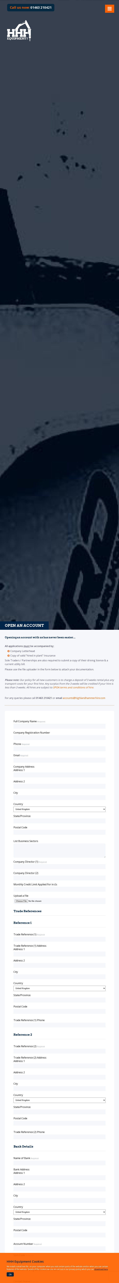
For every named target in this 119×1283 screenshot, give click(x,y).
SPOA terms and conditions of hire (73, 687)
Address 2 (19, 781)
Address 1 (19, 770)
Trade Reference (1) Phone (29, 1020)
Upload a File (20, 895)
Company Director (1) (25, 861)
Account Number (23, 1244)
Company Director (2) (25, 873)
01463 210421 (31, 7)
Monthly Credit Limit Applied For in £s (35, 884)
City (15, 792)
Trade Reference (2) (24, 1046)
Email (16, 755)
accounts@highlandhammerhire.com (84, 698)
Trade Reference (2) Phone (29, 1132)
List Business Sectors (25, 841)
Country (18, 804)
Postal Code (20, 827)
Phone (17, 744)
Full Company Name (25, 721)
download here (101, 1269)
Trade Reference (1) (24, 934)
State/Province (22, 816)
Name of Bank (21, 1158)
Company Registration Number (31, 732)
